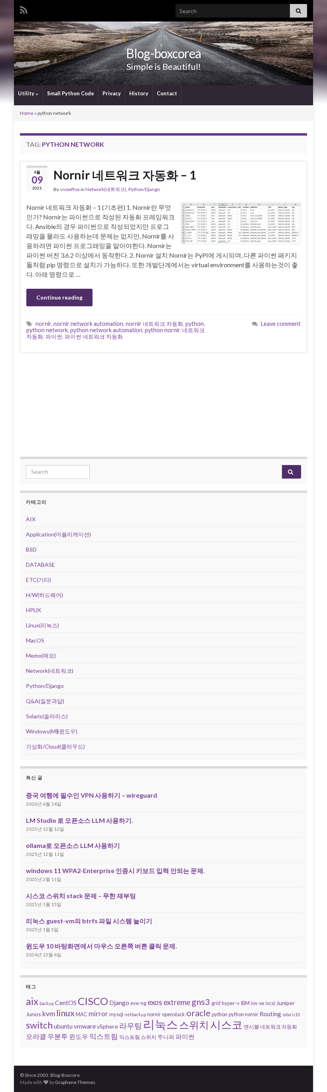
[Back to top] (309, 1074)
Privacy (111, 93)
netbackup (135, 1014)
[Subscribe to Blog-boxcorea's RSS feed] (24, 8)
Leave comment (281, 323)
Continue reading (59, 297)
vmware (85, 1026)
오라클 (36, 1036)
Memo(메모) (41, 655)
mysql (116, 1014)
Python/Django (144, 189)
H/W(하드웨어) (44, 594)
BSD (31, 549)
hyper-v (231, 1003)
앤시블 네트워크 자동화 (270, 1026)
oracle (198, 1012)
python (194, 323)
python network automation (106, 330)
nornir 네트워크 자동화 (154, 323)
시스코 (226, 1024)
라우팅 (130, 1025)
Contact (167, 93)
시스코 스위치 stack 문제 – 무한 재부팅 (81, 895)
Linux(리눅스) (42, 625)
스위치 (194, 1025)
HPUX (33, 610)
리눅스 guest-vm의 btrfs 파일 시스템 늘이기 (89, 920)
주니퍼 (166, 1036)
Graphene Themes (75, 1082)
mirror (98, 1013)
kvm (48, 1013)
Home (26, 113)
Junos (33, 1014)
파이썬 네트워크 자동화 (94, 336)
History (138, 93)
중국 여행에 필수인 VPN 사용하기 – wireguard (91, 795)
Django (119, 1002)
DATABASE (40, 564)
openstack (173, 1014)
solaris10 (291, 1014)
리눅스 (160, 1024)
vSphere (107, 1026)
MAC (81, 1014)
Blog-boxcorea (163, 53)
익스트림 (103, 1036)
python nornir (162, 330)
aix (32, 1001)
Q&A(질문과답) (45, 701)
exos (155, 1002)
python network (47, 330)
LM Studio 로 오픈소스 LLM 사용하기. (79, 820)
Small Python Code (70, 93)
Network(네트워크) (105, 189)
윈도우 (78, 1036)
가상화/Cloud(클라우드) (55, 746)
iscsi (270, 1003)
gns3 (200, 1001)
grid (216, 1003)
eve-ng (138, 1003)
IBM (245, 1003)
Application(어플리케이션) (58, 534)
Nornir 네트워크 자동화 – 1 (124, 175)
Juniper (285, 1002)
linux (65, 1012)
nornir (43, 323)
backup (46, 1003)
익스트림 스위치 (137, 1037)
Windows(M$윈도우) (51, 731)
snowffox (70, 189)
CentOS (66, 1002)
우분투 (57, 1036)
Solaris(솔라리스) (47, 716)
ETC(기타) (38, 579)
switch (39, 1025)
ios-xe (257, 1003)
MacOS (35, 640)
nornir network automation (88, 323)
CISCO (93, 1001)
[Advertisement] (163, 405)
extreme (177, 1002)
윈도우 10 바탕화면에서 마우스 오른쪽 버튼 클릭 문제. (101, 946)
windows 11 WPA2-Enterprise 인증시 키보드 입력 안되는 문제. (115, 870)
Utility (26, 93)
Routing (270, 1013)
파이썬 (53, 336)
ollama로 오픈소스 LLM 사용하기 (73, 845)
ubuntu (63, 1026)
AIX (30, 519)
